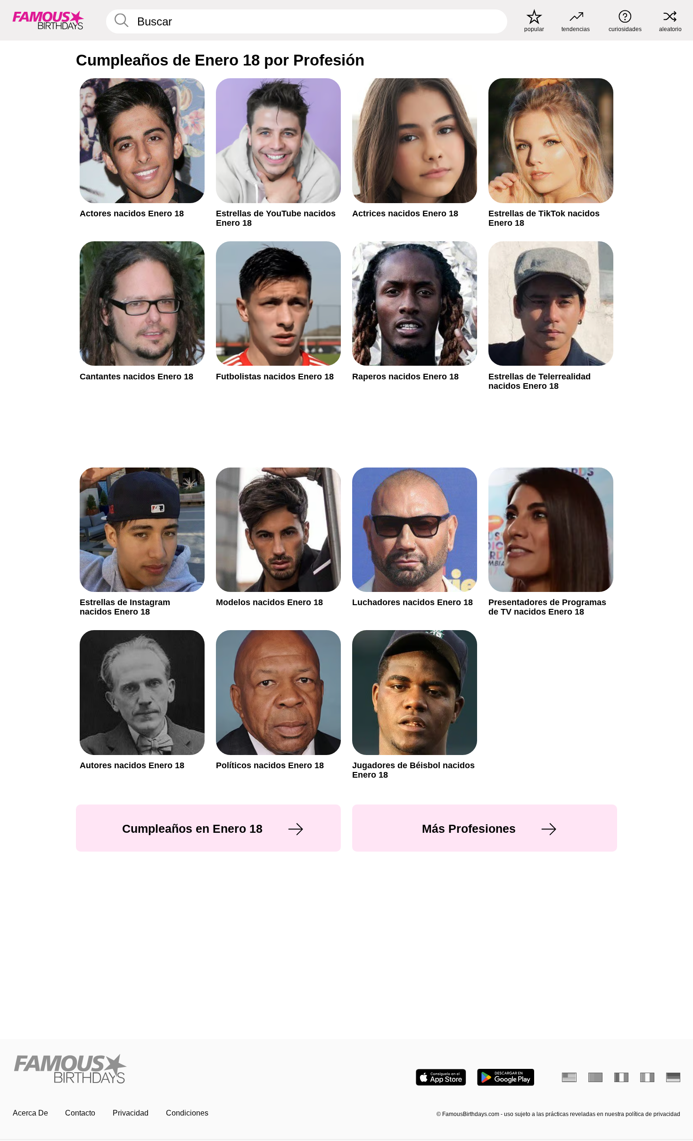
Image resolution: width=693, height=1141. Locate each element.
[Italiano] (647, 1077)
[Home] (177, 1069)
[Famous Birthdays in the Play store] (505, 1077)
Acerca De (30, 1113)
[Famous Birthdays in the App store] (441, 1077)
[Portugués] (595, 1077)
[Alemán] (673, 1077)
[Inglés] (569, 1077)
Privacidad (130, 1113)
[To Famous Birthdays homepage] (48, 20)
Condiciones (187, 1113)
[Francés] (621, 1077)
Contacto (80, 1113)
